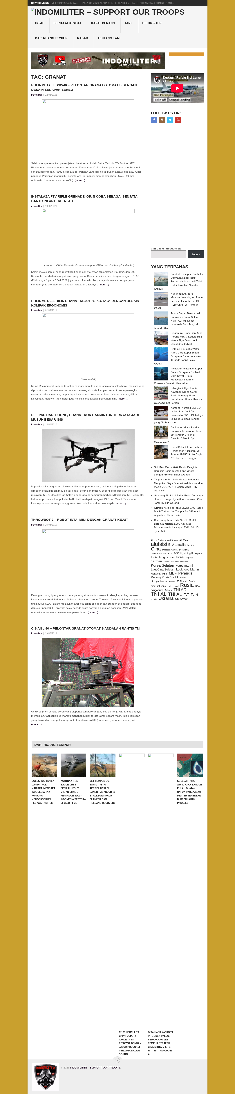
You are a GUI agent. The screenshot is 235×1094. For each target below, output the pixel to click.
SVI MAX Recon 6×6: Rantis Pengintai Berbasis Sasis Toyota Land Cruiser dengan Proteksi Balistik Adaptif (176, 471)
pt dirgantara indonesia (163, 581)
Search (196, 254)
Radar (82, 38)
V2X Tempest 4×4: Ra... (64, 3)
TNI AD (180, 590)
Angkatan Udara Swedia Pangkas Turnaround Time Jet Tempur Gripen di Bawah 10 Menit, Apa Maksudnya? (178, 435)
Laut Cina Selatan (162, 569)
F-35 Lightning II (183, 553)
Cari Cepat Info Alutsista (166, 248)
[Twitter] (170, 120)
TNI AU (175, 594)
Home (39, 23)
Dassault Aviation (170, 550)
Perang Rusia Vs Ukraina (168, 577)
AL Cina (183, 540)
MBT (164, 573)
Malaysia (155, 573)
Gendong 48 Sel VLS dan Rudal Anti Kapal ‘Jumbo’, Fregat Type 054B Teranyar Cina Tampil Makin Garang (178, 499)
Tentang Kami (109, 38)
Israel (180, 557)
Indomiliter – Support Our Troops (95, 1067)
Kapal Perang (103, 23)
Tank (128, 23)
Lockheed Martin (187, 569)
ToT (186, 594)
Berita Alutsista (67, 23)
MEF (173, 573)
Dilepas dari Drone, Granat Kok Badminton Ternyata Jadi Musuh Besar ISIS (85, 417)
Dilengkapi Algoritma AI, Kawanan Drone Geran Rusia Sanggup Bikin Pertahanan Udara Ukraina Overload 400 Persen (178, 395)
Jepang (189, 558)
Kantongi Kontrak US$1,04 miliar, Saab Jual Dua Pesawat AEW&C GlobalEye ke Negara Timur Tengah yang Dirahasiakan (178, 415)
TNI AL (159, 594)
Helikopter (152, 23)
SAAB (198, 586)
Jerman (156, 561)
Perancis (185, 573)
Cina (156, 549)
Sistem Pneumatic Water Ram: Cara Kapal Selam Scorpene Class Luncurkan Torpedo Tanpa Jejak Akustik (178, 356)
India (154, 557)
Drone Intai (184, 550)
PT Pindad (182, 581)
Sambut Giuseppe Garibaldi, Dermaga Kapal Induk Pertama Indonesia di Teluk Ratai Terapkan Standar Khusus (179, 281)
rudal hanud (173, 586)
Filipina (198, 553)
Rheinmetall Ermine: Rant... (156, 3)
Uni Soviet (181, 598)
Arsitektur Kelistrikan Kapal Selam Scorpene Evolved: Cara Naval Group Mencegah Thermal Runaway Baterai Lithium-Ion (178, 376)
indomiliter (36, 94)
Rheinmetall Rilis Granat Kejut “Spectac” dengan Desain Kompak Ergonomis (85, 303)
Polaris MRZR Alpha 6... (97, 3)
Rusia (187, 585)
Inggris (163, 557)
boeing (190, 545)
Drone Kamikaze (158, 554)
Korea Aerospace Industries (176, 562)
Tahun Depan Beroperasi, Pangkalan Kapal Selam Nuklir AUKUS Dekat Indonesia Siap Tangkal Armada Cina (177, 320)
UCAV (154, 599)
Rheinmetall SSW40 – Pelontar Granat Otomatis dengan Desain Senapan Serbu (84, 87)
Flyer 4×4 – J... (126, 3)
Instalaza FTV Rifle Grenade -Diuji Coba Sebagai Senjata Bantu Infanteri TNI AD (84, 199)
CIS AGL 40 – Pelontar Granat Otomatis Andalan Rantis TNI (85, 628)
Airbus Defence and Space (164, 540)
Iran (172, 557)
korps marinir (185, 565)
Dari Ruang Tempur (51, 38)
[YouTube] (178, 120)
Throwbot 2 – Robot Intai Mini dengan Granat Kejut (79, 520)
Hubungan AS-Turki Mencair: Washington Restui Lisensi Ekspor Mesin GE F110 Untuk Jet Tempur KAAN (178, 301)
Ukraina (166, 598)
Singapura (157, 590)
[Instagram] (162, 120)
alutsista (160, 544)
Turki (194, 594)
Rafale (192, 581)
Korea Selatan (162, 565)
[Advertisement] (178, 185)
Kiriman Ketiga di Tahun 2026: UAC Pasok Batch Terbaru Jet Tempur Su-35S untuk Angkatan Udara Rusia (178, 511)
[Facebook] (154, 120)
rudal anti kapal (158, 586)
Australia (179, 545)
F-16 (169, 553)
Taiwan (168, 590)
